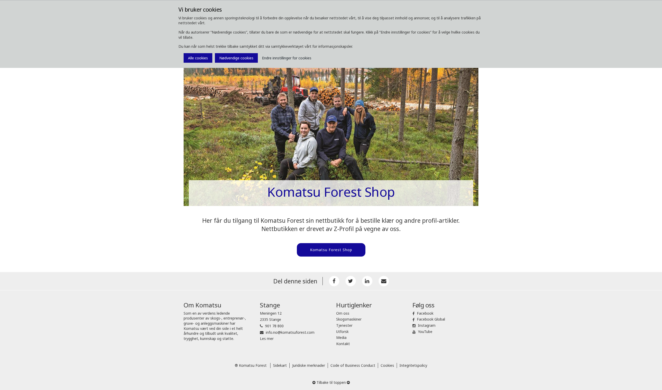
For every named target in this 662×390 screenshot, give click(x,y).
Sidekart (280, 365)
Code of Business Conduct (352, 365)
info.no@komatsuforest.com (290, 332)
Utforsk (342, 331)
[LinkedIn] (367, 281)
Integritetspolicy (413, 365)
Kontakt (343, 343)
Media (341, 337)
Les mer (267, 338)
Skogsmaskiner (349, 319)
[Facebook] (334, 281)
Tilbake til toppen (331, 382)
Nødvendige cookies (236, 57)
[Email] (384, 281)
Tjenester (344, 325)
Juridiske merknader (308, 365)
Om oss (342, 313)
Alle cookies (198, 57)
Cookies (387, 365)
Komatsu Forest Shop (331, 249)
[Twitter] (350, 281)
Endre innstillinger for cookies (286, 57)
